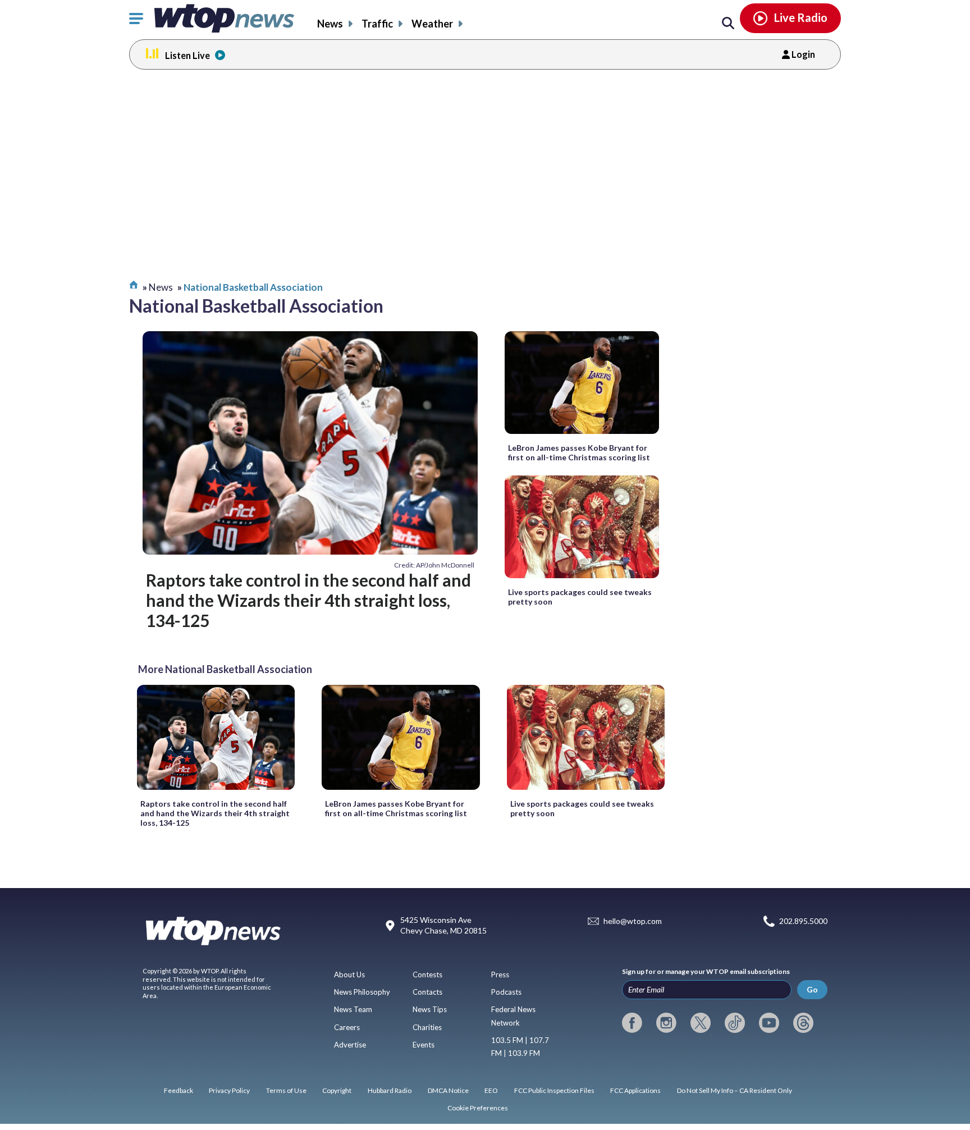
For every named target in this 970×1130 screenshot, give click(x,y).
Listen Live (187, 55)
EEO (491, 1090)
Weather (432, 23)
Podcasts (506, 991)
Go (812, 989)
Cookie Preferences (477, 1108)
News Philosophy (362, 991)
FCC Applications (635, 1090)
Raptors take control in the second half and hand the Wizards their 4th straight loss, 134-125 (308, 600)
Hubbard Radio (389, 1090)
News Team (353, 1009)
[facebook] (632, 1023)
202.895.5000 (803, 921)
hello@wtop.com (632, 921)
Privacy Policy (229, 1090)
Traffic (377, 23)
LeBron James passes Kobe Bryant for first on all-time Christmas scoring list (579, 452)
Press (500, 974)
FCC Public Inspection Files (554, 1090)
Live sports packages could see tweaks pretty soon (580, 596)
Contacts (427, 991)
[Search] (728, 23)
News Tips (430, 1009)
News (330, 23)
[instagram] (666, 1023)
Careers (347, 1027)
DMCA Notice (448, 1090)
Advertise (350, 1044)
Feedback (178, 1090)
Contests (427, 974)
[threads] (803, 1023)
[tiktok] (735, 1023)
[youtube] (769, 1023)
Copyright (336, 1090)
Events (423, 1044)
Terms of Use (286, 1090)
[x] (700, 1023)
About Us (349, 974)
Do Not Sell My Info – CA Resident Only (734, 1090)
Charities (427, 1027)
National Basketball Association (253, 287)
